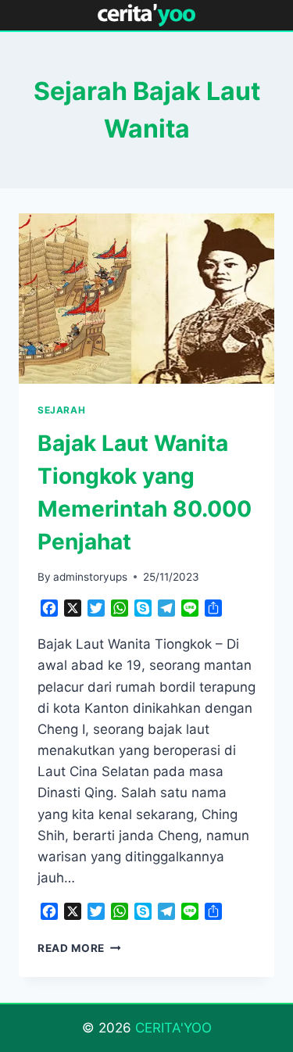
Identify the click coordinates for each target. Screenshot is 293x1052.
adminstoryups (90, 577)
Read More (79, 948)
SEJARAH (61, 410)
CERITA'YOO (173, 1028)
